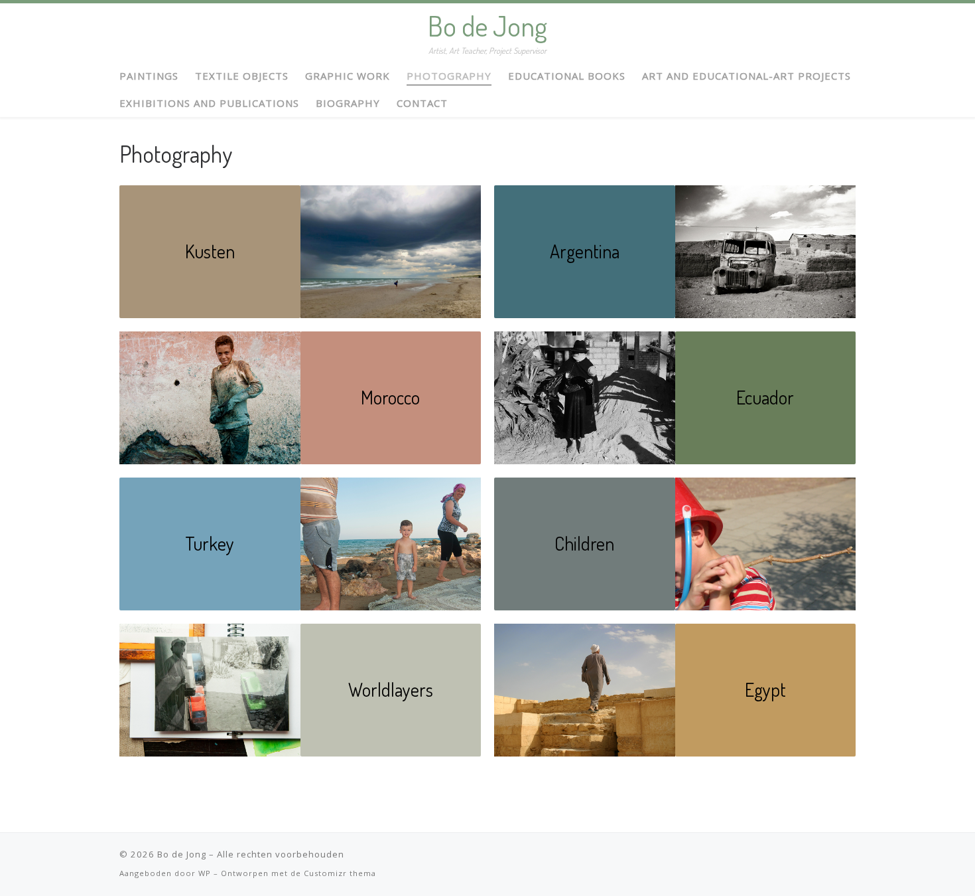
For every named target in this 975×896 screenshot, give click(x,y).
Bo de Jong (181, 854)
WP (204, 873)
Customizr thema (340, 873)
